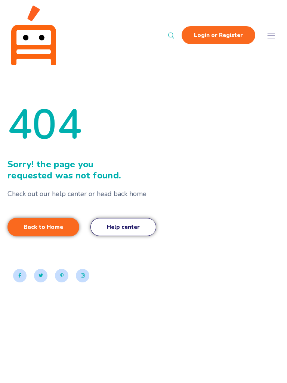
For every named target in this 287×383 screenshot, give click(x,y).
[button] (43, 227)
